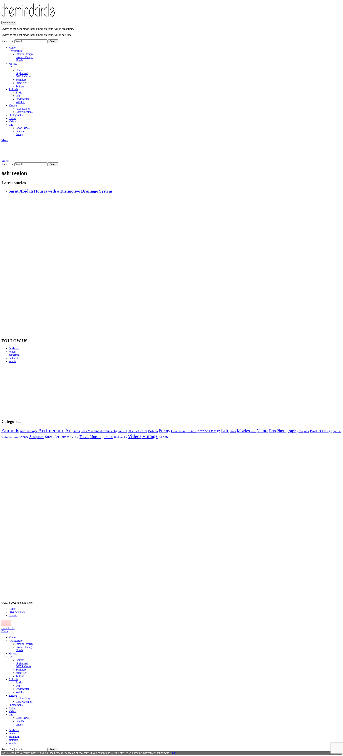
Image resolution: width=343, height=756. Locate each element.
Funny (19, 134)
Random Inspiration (9, 437)
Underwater (22, 98)
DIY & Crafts (23, 76)
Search (53, 41)
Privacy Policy (17, 611)
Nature (12, 118)
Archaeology (23, 108)
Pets (18, 95)
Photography (16, 115)
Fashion (153, 431)
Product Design (24, 57)
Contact (13, 615)
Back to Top (8, 628)
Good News (22, 127)
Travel (84, 436)
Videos (12, 121)
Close (4, 631)
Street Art (21, 82)
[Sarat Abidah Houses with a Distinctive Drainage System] (175, 266)
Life (11, 124)
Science (20, 131)
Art (10, 66)
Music (253, 431)
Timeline (74, 437)
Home (12, 47)
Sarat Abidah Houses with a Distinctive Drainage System (60, 191)
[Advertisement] (34, 391)
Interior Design (24, 53)
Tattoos (20, 86)
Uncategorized (101, 436)
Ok (174, 752)
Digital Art (22, 73)
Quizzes (337, 431)
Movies (13, 63)
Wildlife (20, 102)
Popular (304, 431)
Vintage (13, 105)
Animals (13, 89)
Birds (19, 92)
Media (233, 431)
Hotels (19, 60)
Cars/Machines (24, 111)
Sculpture (21, 79)
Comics (20, 70)
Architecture (16, 50)
